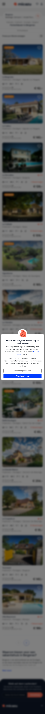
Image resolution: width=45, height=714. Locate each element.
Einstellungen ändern (22, 370)
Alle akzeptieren (22, 376)
